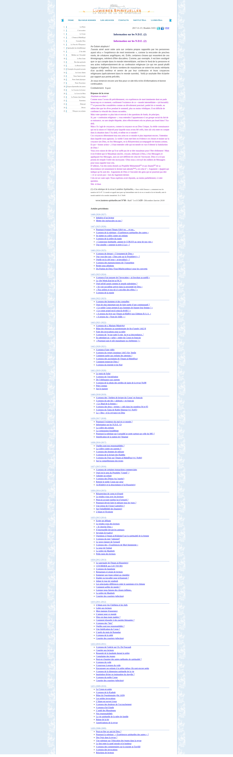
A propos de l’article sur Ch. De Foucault (113, 647)
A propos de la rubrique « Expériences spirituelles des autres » (122, 232)
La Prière (82, 27)
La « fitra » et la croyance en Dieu (110, 413)
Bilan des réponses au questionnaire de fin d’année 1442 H (121, 328)
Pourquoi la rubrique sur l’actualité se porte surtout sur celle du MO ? (125, 434)
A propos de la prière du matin (109, 238)
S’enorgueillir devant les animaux (110, 530)
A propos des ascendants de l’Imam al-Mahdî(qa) (117, 359)
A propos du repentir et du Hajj (109, 365)
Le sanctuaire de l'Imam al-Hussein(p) (112, 563)
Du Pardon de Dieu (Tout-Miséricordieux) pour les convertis (121, 269)
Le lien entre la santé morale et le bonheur (113, 743)
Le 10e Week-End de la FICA (109, 280)
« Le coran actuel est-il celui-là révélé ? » (113, 310)
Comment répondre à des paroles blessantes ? (115, 620)
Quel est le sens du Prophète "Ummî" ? (112, 473)
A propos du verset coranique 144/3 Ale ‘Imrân (116, 352)
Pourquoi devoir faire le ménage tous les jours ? (116, 503)
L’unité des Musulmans (106, 710)
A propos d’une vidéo (105, 350)
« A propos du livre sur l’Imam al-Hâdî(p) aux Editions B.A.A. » (123, 314)
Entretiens (82, 100)
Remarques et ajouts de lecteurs (109, 572)
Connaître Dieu (80, 41)
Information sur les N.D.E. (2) (109, 424)
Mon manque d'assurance (107, 611)
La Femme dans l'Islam (78, 97)
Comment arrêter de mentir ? (108, 587)
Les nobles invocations (105, 698)
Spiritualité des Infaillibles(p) (76, 48)
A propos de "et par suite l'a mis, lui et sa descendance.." (120, 335)
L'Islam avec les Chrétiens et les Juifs (112, 605)
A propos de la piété (104, 635)
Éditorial (82, 104)
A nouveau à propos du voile (108, 665)
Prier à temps (101, 386)
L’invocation (81, 30)
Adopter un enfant (104, 476)
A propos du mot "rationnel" (108, 539)
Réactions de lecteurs (105, 752)
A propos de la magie (105, 293)
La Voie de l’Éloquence (78, 44)
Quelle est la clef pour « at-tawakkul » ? (113, 259)
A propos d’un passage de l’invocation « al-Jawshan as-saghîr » (123, 277)
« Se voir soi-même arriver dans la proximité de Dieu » (119, 287)
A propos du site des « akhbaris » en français (115, 401)
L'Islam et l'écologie (104, 512)
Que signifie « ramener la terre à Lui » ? (113, 245)
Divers (83, 107)
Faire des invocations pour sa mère (110, 332)
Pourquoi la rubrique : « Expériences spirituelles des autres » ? (122, 734)
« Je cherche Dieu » (104, 527)
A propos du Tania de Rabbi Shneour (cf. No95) (116, 410)
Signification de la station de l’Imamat (112, 437)
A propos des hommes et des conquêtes (112, 301)
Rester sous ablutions (105, 265)
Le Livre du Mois (80, 93)
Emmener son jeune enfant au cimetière (112, 575)
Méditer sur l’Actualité (78, 55)
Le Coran (82, 34)
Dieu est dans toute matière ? (108, 617)
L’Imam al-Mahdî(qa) (78, 37)
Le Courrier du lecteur (78, 90)
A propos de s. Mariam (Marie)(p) (110, 325)
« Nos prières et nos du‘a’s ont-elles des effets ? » (117, 290)
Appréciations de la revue (107, 722)
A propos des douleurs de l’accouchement (113, 704)
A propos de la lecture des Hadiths (110, 455)
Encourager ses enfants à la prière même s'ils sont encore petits (122, 668)
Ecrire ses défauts (103, 521)
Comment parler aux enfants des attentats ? (114, 355)
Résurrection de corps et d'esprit (109, 494)
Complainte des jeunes (105, 656)
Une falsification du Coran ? (108, 629)
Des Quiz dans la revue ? (106, 737)
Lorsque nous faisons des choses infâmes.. (114, 590)
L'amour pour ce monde (106, 614)
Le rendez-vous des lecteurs (108, 524)
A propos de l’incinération (107, 377)
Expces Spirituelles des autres (76, 86)
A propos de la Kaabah (106, 692)
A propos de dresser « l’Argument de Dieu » (115, 253)
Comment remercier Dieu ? (107, 362)
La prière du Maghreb (105, 551)
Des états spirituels (79, 62)
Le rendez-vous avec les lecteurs (110, 496)
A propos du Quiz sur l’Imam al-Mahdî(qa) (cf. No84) (119, 458)
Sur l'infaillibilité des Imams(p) (109, 509)
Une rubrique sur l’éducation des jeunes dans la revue (118, 740)
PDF (167, 28)
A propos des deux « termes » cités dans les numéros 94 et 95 (122, 407)
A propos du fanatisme (105, 569)
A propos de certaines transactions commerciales (116, 469)
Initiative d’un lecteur (105, 218)
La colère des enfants (105, 428)
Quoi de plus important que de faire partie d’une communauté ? (123, 305)
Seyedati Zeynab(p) (104, 533)
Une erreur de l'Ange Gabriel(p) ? (110, 506)
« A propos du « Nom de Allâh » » (110, 317)
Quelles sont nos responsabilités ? (110, 446)
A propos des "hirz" (104, 623)
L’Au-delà (82, 51)
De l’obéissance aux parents (108, 379)
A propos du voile (103, 662)
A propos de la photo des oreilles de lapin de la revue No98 (121, 383)
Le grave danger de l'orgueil (108, 542)
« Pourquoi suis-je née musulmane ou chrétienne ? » (118, 341)
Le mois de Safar (103, 373)
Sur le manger (102, 389)
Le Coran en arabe (104, 689)
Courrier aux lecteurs (105, 650)
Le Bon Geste (81, 58)
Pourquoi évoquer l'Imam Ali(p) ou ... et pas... (115, 229)
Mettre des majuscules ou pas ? (109, 221)
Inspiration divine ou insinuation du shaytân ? (115, 674)
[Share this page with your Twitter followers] (158, 28)
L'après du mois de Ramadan (108, 632)
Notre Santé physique (78, 79)
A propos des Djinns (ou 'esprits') (110, 479)
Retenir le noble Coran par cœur (109, 482)
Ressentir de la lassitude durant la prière (113, 653)
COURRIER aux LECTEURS (109, 566)
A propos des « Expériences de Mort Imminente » (117, 545)
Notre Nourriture (80, 83)
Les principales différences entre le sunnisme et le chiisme (120, 584)
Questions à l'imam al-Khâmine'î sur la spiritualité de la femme (122, 536)
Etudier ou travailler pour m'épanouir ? (112, 578)
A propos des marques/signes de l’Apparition (115, 263)
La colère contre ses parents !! (108, 449)
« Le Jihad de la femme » (106, 404)
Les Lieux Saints (80, 72)
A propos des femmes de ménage (110, 451)
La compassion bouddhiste (107, 431)
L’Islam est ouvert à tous (106, 701)
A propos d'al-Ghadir (105, 707)
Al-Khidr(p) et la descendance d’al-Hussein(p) (115, 485)
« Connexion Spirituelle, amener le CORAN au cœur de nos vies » (124, 242)
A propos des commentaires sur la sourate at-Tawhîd (118, 747)
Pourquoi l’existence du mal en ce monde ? (114, 422)
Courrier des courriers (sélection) (110, 596)
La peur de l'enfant (104, 548)
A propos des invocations (106, 749)
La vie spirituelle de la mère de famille (112, 716)
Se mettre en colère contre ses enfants (112, 236)
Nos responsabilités (104, 713)
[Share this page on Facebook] (162, 28)
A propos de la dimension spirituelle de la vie (115, 671)
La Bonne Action (80, 65)
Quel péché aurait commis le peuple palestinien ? (116, 283)
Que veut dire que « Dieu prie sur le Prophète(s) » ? (118, 256)
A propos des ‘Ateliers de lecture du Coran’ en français (119, 397)
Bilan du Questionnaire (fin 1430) (110, 695)
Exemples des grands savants (76, 69)
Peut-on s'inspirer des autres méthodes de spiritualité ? (119, 659)
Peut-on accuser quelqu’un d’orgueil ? (112, 500)
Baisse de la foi (102, 719)
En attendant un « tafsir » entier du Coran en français (118, 337)
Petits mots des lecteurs (106, 554)
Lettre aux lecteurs (104, 608)
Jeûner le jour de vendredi (107, 581)
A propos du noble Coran (107, 677)
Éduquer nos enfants (79, 111)
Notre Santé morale (79, 76)
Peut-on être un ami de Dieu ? (108, 731)
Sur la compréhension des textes (109, 461)
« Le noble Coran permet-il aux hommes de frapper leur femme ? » (124, 308)
